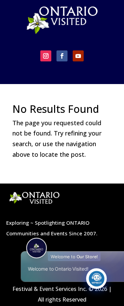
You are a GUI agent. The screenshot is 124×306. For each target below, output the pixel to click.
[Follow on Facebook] (62, 55)
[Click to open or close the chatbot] (96, 278)
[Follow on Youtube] (78, 55)
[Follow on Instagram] (45, 55)
